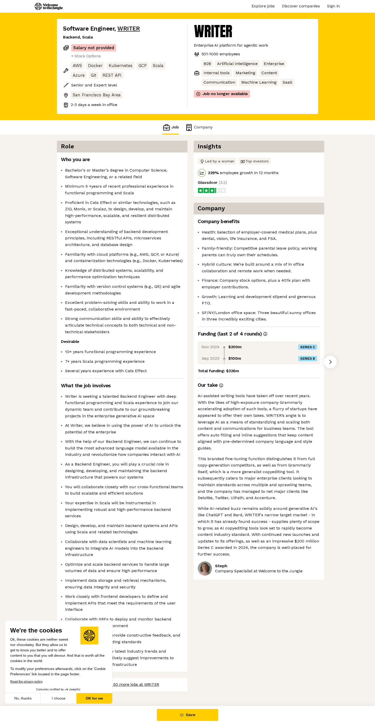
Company (203, 127)
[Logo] (49, 6)
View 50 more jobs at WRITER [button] (131, 684)
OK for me (94, 698)
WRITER (128, 28)
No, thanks (23, 698)
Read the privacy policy (26, 681)
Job (175, 127)
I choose (59, 698)
